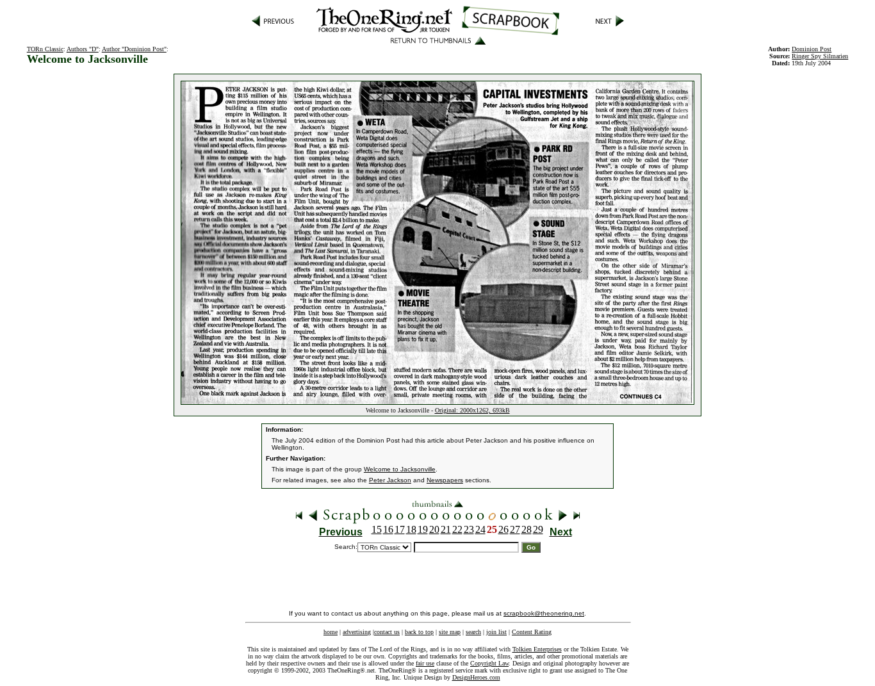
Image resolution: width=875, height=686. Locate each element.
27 (515, 529)
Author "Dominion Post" (134, 49)
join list (496, 631)
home (330, 631)
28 (526, 529)
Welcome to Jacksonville (400, 469)
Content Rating (532, 631)
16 (388, 529)
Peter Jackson (390, 480)
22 (457, 529)
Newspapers (445, 480)
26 (503, 529)
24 (480, 529)
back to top (419, 631)
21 (446, 529)
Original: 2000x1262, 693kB (472, 410)
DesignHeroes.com (476, 677)
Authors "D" (83, 49)
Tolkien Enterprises (537, 649)
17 (400, 529)
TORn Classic (45, 49)
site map (450, 631)
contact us (387, 631)
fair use (425, 663)
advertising (357, 631)
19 (423, 529)
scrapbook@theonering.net (543, 613)
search (473, 631)
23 (469, 529)
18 (411, 529)
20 (434, 529)
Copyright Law (489, 663)
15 (377, 529)
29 (538, 529)
